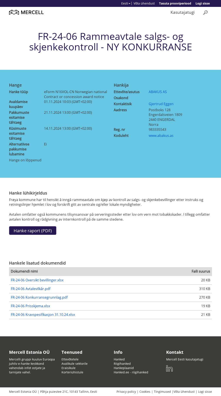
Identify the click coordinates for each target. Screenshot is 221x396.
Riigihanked (122, 364)
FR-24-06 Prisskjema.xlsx (30, 306)
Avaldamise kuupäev (18, 104)
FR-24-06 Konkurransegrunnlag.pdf (39, 297)
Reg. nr (119, 129)
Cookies (144, 392)
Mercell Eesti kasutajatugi (184, 359)
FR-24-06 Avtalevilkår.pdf (30, 288)
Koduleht (121, 135)
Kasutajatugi (182, 12)
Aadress (120, 110)
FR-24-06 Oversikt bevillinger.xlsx (37, 280)
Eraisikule (69, 368)
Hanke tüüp (18, 91)
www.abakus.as (161, 135)
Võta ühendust (144, 3)
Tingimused (162, 392)
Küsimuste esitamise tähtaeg (17, 133)
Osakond (121, 97)
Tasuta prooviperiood (175, 3)
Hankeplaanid (124, 368)
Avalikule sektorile (75, 364)
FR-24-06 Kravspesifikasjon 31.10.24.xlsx (43, 314)
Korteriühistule (72, 372)
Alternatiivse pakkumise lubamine (19, 149)
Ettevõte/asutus (127, 91)
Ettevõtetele (70, 359)
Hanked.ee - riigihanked (131, 372)
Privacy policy (126, 392)
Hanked (119, 359)
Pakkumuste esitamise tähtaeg (19, 117)
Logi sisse (203, 3)
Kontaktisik (123, 103)
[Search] (205, 12)
